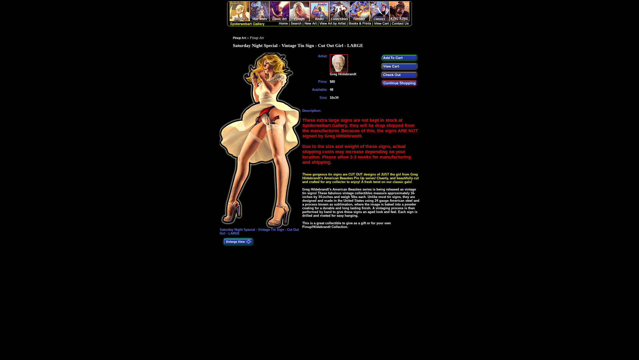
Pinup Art (239, 38)
